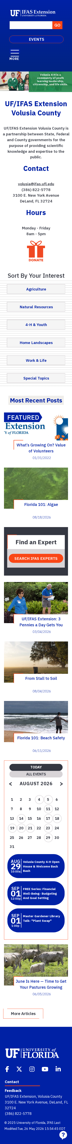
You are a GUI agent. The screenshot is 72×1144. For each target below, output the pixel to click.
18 (57, 818)
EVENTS (36, 39)
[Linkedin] (59, 1068)
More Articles (23, 1013)
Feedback (13, 1090)
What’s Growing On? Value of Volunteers (41, 447)
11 (48, 809)
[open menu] (15, 51)
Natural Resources (36, 306)
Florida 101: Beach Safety (41, 738)
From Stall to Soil (41, 678)
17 (48, 818)
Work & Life (36, 360)
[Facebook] (7, 1068)
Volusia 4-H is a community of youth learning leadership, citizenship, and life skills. (50, 79)
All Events (36, 774)
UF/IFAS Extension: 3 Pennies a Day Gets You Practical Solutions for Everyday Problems (41, 621)
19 (12, 828)
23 (48, 828)
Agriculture (36, 288)
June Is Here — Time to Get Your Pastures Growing (41, 984)
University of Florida (30, 1123)
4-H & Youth (36, 324)
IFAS (50, 1123)
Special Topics (36, 378)
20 (21, 828)
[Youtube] (45, 1068)
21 (30, 828)
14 (21, 818)
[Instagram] (32, 1068)
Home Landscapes (36, 342)
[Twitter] (19, 1068)
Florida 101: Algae (41, 504)
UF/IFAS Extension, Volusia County (33, 1096)
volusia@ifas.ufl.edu (36, 183)
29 (48, 837)
